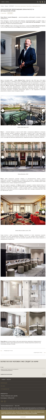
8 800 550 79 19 (4, 393)
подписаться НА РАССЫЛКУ (6, 374)
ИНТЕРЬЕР (11, 6)
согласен (23, 417)
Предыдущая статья (8, 350)
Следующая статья (38, 352)
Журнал (6, 6)
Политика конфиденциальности (7, 405)
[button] (43, 110)
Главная (2, 6)
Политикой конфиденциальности (6, 370)
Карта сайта (17, 405)
